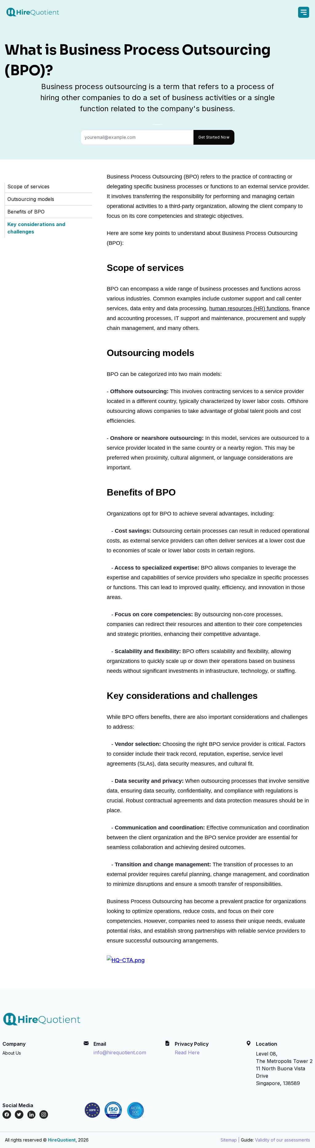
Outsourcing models (30, 199)
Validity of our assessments (282, 1139)
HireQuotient (62, 1139)
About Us (11, 1053)
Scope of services (28, 186)
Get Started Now (214, 137)
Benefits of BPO (26, 212)
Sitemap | (230, 1139)
